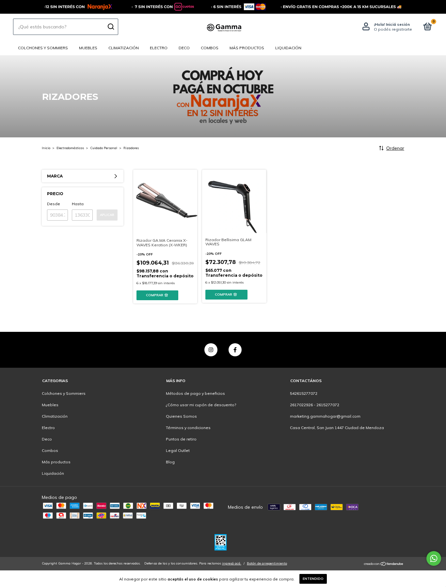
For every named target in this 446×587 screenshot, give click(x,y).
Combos (209, 47)
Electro (158, 47)
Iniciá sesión (398, 24)
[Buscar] (110, 27)
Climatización (123, 47)
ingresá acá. (231, 563)
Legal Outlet (178, 450)
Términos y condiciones (188, 427)
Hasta (78, 203)
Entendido (313, 579)
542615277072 (303, 393)
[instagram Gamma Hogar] (210, 349)
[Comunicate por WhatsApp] (433, 558)
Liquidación (288, 47)
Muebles (88, 47)
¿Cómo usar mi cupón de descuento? (201, 404)
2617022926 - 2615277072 (314, 404)
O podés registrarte (393, 29)
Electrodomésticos (70, 148)
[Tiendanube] (383, 564)
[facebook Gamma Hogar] (235, 349)
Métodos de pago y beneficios (195, 393)
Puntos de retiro (181, 439)
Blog (170, 461)
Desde (53, 203)
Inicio (46, 148)
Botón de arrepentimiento (267, 563)
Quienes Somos (181, 416)
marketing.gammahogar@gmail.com (325, 416)
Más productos (247, 47)
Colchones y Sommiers (43, 47)
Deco (184, 47)
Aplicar (107, 215)
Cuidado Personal (103, 148)
